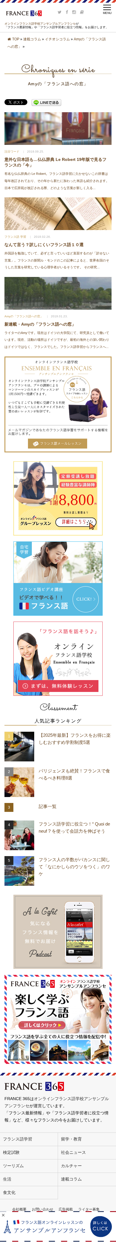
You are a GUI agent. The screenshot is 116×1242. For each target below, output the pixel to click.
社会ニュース (73, 1152)
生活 (7, 1179)
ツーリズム (13, 1165)
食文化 (9, 1192)
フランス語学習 (17, 1139)
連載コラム (32, 39)
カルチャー (71, 1165)
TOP (15, 39)
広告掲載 (66, 1209)
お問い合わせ (42, 1209)
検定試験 (11, 1152)
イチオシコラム (57, 39)
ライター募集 (89, 1209)
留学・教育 (71, 1139)
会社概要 (19, 1209)
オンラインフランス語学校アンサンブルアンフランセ (40, 23)
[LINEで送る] (46, 102)
